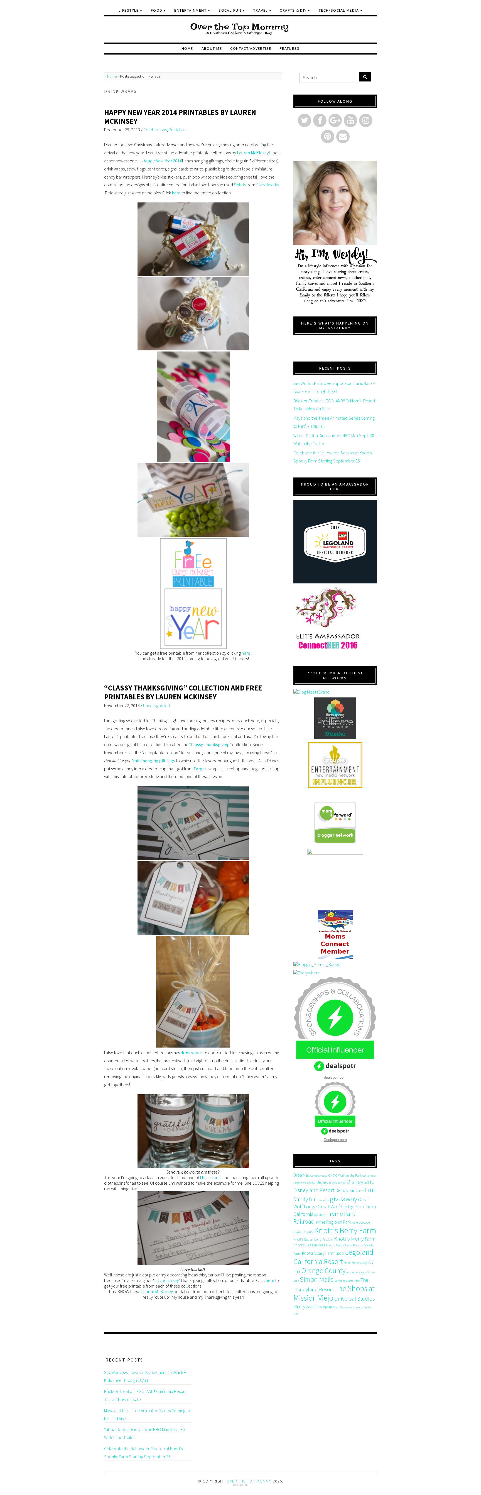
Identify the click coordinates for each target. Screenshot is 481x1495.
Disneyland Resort (313, 1190)
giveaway (343, 1198)
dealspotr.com (335, 1077)
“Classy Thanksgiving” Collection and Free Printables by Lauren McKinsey (183, 692)
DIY (361, 1191)
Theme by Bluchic (240, 1485)
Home (187, 48)
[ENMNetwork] (335, 765)
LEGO (339, 1253)
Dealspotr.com (335, 1139)
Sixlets (240, 184)
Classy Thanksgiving (210, 744)
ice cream (321, 1214)
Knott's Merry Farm (355, 1239)
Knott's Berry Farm (345, 1230)
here (176, 192)
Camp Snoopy (318, 1175)
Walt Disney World (344, 1307)
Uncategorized (156, 705)
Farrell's (323, 1200)
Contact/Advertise (250, 48)
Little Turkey (166, 1280)
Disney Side (346, 1190)
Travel (260, 10)
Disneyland (361, 1181)
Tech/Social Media (339, 10)
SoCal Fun (230, 10)
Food (157, 10)
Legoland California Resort (333, 1257)
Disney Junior (337, 1183)
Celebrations (155, 129)
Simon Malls (316, 1279)
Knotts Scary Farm (318, 1253)
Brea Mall (301, 1175)
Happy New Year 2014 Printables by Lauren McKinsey (180, 117)
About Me (212, 48)
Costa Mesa (369, 1175)
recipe (350, 1272)
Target (200, 768)
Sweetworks (267, 184)
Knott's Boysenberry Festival (313, 1239)
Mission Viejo (359, 1263)
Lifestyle (129, 10)
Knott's (308, 1232)
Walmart (325, 1307)
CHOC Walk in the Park (345, 1175)
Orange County (323, 1270)
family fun (305, 1199)
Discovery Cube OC (304, 1183)
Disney (322, 1182)
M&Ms (347, 1263)
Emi (369, 1189)
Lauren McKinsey (253, 152)
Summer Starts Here (347, 1281)
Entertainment (190, 10)
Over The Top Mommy (249, 1481)
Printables (178, 129)
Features (290, 48)
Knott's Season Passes (339, 1245)
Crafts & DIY (293, 10)
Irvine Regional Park (333, 1222)
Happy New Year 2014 (162, 161)
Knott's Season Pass (309, 1245)
